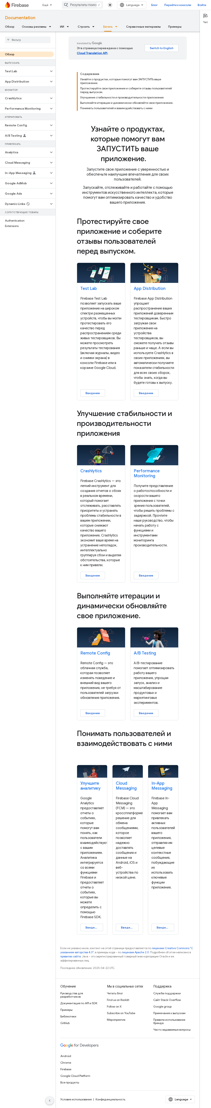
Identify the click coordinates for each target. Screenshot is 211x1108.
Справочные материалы (143, 26)
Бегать (108, 26)
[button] (24, 71)
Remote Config (95, 653)
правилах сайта (70, 956)
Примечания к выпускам (169, 1013)
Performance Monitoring (147, 473)
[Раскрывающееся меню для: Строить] (95, 27)
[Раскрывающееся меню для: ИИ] (69, 27)
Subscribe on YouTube (121, 1013)
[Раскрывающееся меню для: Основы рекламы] (51, 27)
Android (65, 1056)
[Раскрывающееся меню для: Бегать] (117, 27)
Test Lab (88, 288)
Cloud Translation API (92, 53)
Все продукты (69, 1082)
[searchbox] (27, 40)
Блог (154, 5)
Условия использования (76, 1099)
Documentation (20, 17)
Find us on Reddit (118, 1000)
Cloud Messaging (126, 786)
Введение (93, 393)
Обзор (9, 26)
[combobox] (82, 5)
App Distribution (149, 288)
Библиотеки (68, 1016)
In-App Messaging (161, 786)
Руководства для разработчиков (71, 994)
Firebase (65, 1069)
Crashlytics (91, 471)
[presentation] (127, 144)
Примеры (175, 26)
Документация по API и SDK (78, 1003)
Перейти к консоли (177, 5)
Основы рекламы (34, 26)
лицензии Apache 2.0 (135, 952)
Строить (84, 26)
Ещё (45, 5)
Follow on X (114, 1006)
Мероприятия (116, 1020)
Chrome (65, 1062)
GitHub (65, 1023)
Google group (162, 1006)
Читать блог (115, 993)
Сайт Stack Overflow (167, 1000)
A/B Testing (145, 653)
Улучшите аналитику (90, 786)
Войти (202, 5)
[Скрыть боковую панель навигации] (50, 1100)
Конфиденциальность (110, 1099)
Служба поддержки (167, 993)
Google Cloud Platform (75, 1076)
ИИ (62, 26)
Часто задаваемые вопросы (172, 1029)
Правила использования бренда (169, 1021)
